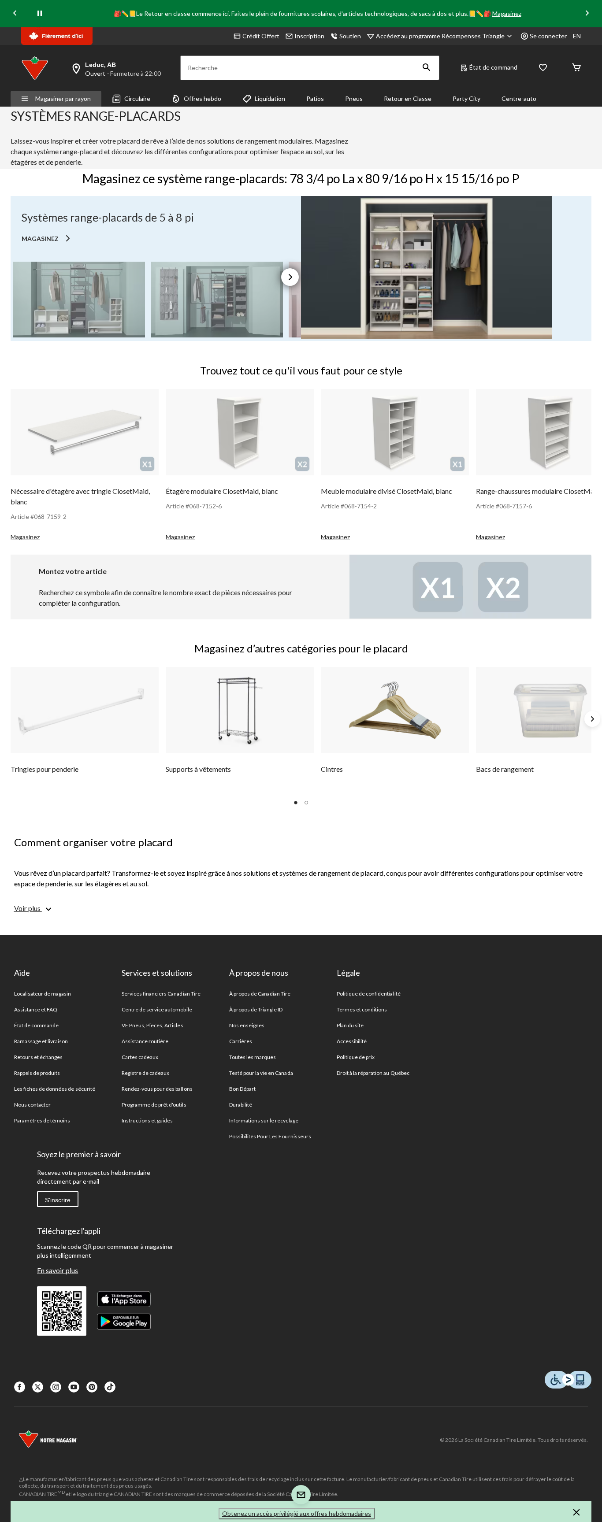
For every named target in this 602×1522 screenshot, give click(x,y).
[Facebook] (19, 1386)
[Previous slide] (15, 14)
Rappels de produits (37, 1073)
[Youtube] (73, 1386)
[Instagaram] (55, 1386)
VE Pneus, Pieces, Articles (152, 1025)
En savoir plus (57, 1270)
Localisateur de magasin (42, 993)
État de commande (36, 1025)
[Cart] (576, 68)
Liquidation (270, 98)
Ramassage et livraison (41, 1041)
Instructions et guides (147, 1120)
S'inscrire (58, 1200)
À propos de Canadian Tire (260, 993)
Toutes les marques (252, 1057)
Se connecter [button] (548, 36)
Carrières (240, 1041)
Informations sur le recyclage (263, 1120)
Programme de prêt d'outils (154, 1104)
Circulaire (137, 98)
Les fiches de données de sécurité (54, 1088)
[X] (37, 1386)
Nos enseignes (247, 1025)
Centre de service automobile (157, 1009)
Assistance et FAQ (36, 1009)
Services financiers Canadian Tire (161, 993)
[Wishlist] (543, 68)
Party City (466, 98)
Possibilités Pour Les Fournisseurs (270, 1136)
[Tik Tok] (109, 1386)
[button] (426, 68)
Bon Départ (242, 1088)
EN (577, 36)
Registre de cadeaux (146, 1073)
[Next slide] (587, 14)
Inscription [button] (309, 36)
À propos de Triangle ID (256, 1009)
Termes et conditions (362, 1009)
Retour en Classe (407, 98)
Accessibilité (352, 1041)
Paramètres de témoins (42, 1120)
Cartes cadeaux (140, 1057)
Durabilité (240, 1104)
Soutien (350, 36)
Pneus (354, 98)
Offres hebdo (202, 98)
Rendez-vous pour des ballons (157, 1088)
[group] (85, 465)
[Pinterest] (91, 1386)
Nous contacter (32, 1104)
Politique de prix (356, 1057)
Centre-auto (519, 98)
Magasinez (506, 13)
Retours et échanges (38, 1057)
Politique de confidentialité (369, 993)
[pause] (39, 13)
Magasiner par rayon (63, 98)
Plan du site (350, 1025)
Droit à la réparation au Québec (373, 1073)
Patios (315, 98)
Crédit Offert (260, 36)
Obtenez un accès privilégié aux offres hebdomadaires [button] (296, 1513)
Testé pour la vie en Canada (261, 1073)
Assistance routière (145, 1041)
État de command (493, 67)
